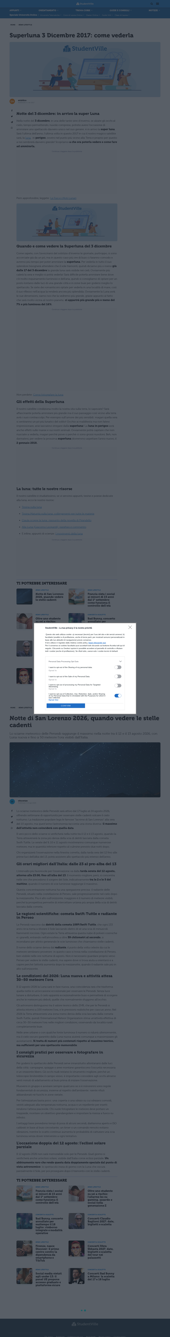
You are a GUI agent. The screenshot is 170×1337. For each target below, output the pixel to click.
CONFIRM (66, 706)
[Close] (130, 628)
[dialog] (85, 668)
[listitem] (85, 661)
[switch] (117, 667)
